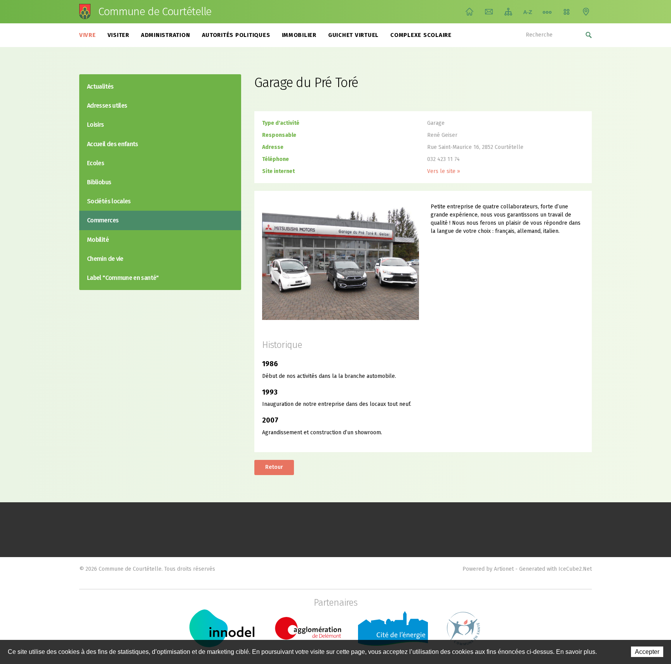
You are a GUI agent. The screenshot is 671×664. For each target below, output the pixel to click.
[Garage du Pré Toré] (340, 261)
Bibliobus (99, 182)
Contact (489, 11)
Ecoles (95, 163)
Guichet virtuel (353, 34)
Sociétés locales (109, 201)
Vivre (87, 34)
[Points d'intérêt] (586, 11)
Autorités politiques (236, 34)
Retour (274, 467)
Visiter (118, 34)
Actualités (100, 86)
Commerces (102, 220)
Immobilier (299, 34)
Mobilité (98, 239)
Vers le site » (443, 171)
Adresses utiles (107, 105)
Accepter (647, 651)
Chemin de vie (547, 11)
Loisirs (95, 124)
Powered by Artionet (488, 569)
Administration (165, 34)
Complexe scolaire (421, 34)
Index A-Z (528, 11)
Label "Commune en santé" (123, 277)
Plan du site (508, 11)
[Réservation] (566, 11)
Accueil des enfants (112, 144)
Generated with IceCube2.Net (555, 569)
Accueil (469, 11)
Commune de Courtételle (154, 11)
